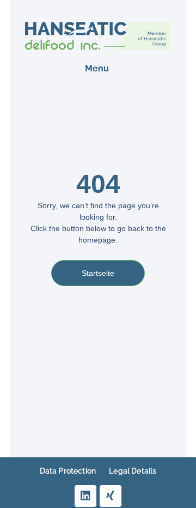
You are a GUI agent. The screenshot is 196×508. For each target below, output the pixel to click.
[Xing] (110, 496)
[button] (97, 68)
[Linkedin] (85, 496)
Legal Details (132, 471)
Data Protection (68, 471)
